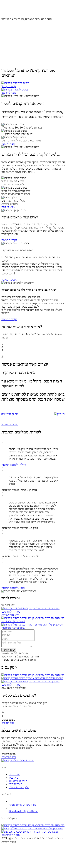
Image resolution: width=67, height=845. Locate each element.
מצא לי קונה (7, 143)
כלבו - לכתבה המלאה (13, 587)
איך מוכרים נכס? (26, 9)
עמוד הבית (52, 9)
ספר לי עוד (7, 59)
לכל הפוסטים (8, 757)
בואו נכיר (41, 9)
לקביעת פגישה (9, 240)
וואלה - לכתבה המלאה (13, 464)
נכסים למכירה (9, 9)
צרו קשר (6, 12)
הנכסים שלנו (15, 784)
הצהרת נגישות (16, 787)
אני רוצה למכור (9, 424)
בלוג (13, 12)
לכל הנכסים (7, 722)
